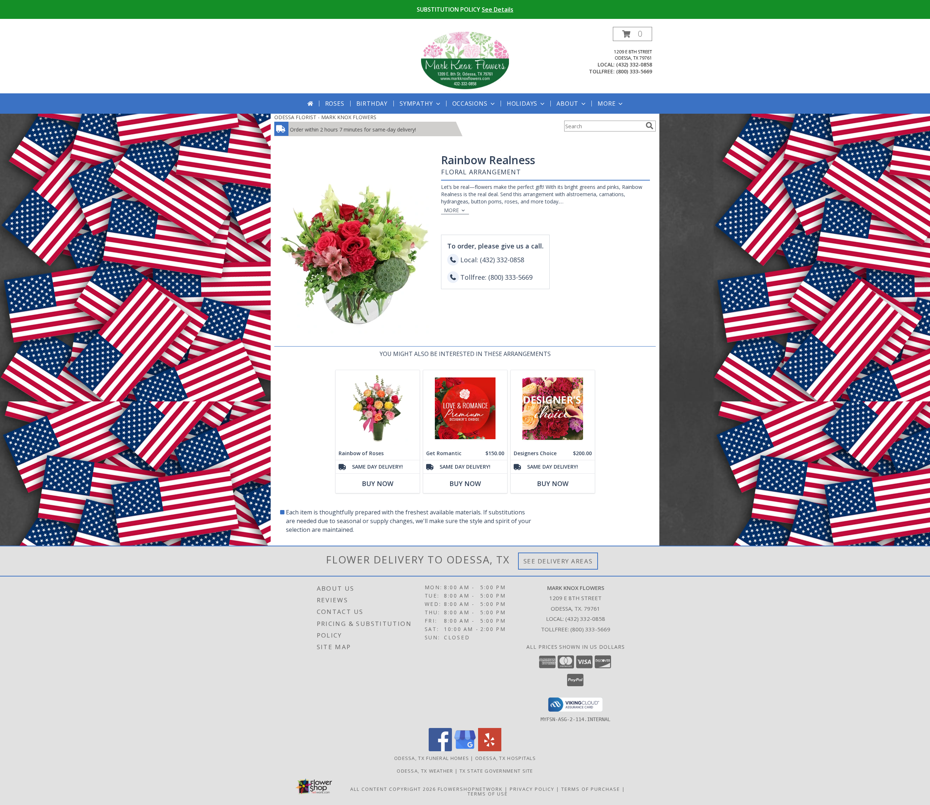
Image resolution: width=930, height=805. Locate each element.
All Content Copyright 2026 (393, 789)
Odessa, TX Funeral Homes (431, 758)
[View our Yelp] (489, 749)
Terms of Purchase (590, 789)
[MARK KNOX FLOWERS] (465, 60)
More (606, 104)
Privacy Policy (532, 789)
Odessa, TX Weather (425, 771)
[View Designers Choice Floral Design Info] (553, 408)
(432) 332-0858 (634, 64)
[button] (632, 34)
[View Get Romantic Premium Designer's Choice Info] (465, 408)
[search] (649, 126)
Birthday (372, 104)
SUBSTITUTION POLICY (465, 9)
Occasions (470, 104)
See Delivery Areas (558, 561)
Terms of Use (488, 793)
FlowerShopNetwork (470, 789)
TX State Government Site (496, 771)
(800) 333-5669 (634, 71)
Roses (334, 104)
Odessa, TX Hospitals (505, 758)
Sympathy (416, 104)
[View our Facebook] (440, 749)
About (567, 104)
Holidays (522, 104)
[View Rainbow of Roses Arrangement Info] (378, 408)
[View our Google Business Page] (465, 749)
